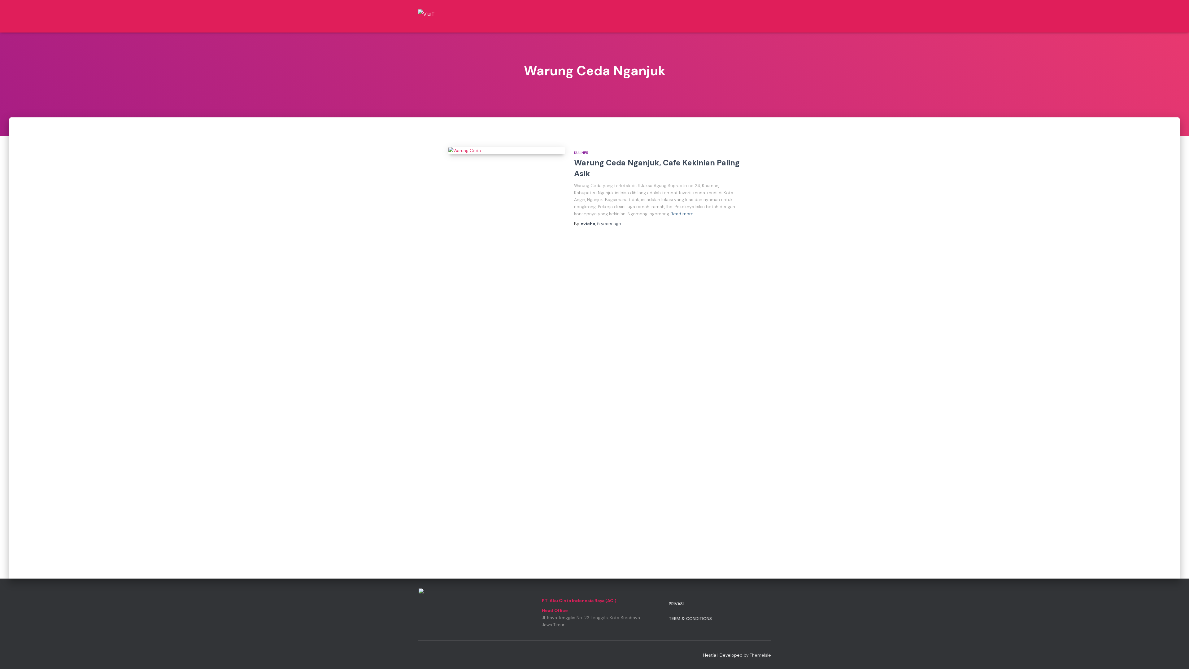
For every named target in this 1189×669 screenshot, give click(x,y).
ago (609, 223)
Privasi (676, 603)
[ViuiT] (438, 16)
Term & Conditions (690, 618)
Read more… (683, 213)
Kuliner (581, 152)
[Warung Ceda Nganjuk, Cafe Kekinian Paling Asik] (506, 150)
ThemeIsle (760, 655)
